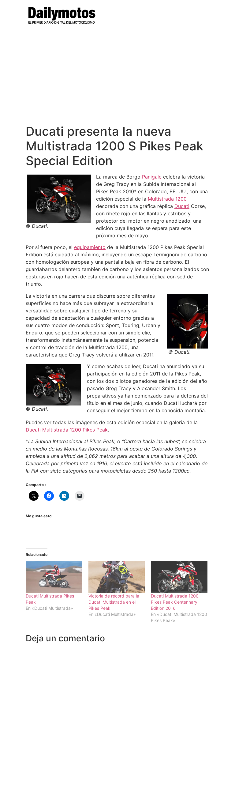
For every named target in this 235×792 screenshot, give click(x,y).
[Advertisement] (117, 78)
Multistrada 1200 (167, 199)
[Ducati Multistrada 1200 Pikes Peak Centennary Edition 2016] (179, 577)
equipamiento (90, 247)
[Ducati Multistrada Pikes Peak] (54, 577)
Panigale (152, 177)
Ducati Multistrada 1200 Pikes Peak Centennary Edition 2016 (175, 602)
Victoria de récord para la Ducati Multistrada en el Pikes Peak (113, 602)
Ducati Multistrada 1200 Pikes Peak (67, 430)
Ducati (181, 206)
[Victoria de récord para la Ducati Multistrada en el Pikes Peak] (116, 577)
